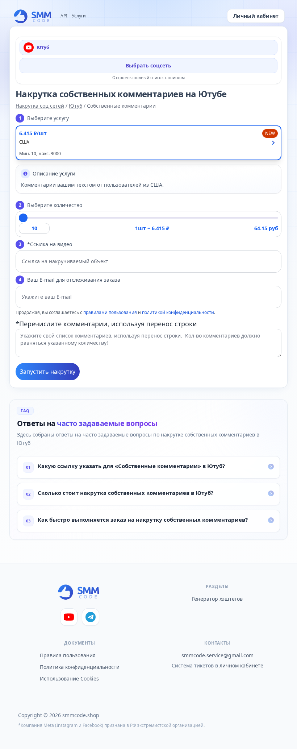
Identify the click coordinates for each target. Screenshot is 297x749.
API (63, 16)
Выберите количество (51, 205)
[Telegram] (90, 617)
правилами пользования (110, 312)
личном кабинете (241, 665)
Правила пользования (68, 655)
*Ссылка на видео (45, 244)
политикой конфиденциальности (178, 312)
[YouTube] (69, 617)
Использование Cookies (69, 678)
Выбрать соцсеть (148, 65)
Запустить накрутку (47, 372)
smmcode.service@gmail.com (217, 655)
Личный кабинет (256, 15)
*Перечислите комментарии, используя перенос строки (106, 323)
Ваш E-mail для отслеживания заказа (70, 279)
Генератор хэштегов (217, 598)
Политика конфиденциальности (80, 666)
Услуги (79, 16)
